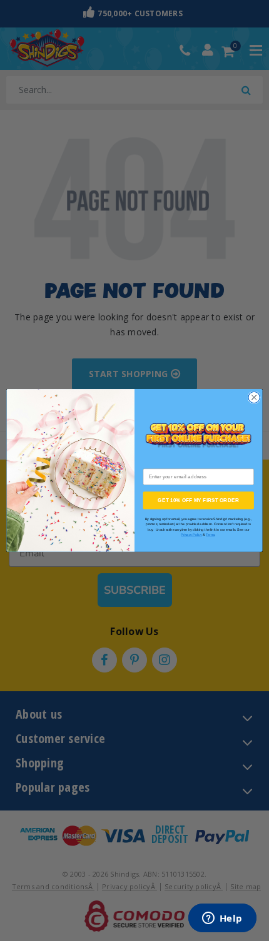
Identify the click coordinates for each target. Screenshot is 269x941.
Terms (210, 535)
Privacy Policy (191, 535)
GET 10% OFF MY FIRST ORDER (198, 500)
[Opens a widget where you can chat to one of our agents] (222, 919)
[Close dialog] (254, 397)
